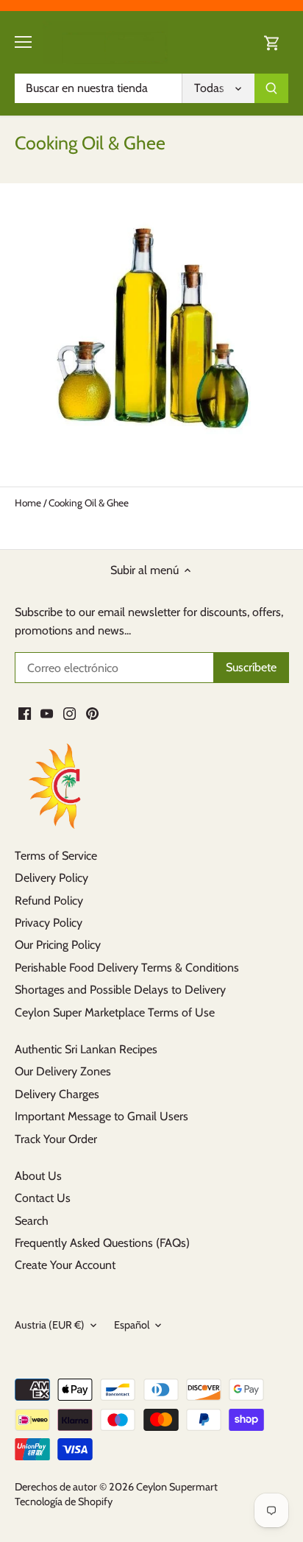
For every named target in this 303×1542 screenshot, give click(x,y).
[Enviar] (271, 88)
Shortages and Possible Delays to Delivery (120, 990)
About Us (38, 1176)
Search (32, 1221)
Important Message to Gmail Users (101, 1116)
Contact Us (43, 1198)
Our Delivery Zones (63, 1071)
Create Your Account (65, 1265)
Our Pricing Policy (58, 945)
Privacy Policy (48, 923)
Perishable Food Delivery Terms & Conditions (127, 968)
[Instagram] (69, 713)
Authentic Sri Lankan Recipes (86, 1049)
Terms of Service (56, 856)
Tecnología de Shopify (64, 1501)
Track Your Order (56, 1139)
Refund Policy (49, 901)
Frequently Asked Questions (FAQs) (102, 1243)
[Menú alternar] (23, 42)
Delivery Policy (51, 878)
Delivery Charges (57, 1094)
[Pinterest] (92, 713)
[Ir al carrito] (272, 42)
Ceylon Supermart (177, 1486)
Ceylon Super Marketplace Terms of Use (115, 1012)
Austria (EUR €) (50, 1325)
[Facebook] (24, 713)
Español (131, 1325)
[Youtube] (46, 713)
